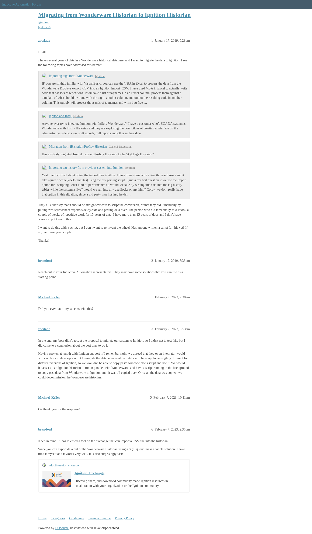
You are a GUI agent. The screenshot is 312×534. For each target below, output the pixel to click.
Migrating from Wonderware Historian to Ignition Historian (114, 14)
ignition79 (44, 27)
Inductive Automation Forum (21, 4)
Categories (58, 518)
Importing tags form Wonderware (71, 76)
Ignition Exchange (89, 473)
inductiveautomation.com (64, 465)
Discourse (62, 528)
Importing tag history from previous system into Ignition (86, 167)
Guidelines (76, 518)
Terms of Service (99, 518)
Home (42, 518)
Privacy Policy (124, 518)
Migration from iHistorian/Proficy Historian (78, 146)
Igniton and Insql (60, 116)
